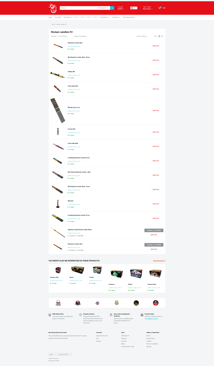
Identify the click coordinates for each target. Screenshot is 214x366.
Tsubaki (91, 277)
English (51, 354)
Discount (123, 341)
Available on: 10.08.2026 (154, 230)
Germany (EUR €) (63, 354)
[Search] (112, 8)
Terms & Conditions (152, 344)
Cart (97, 338)
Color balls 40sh (73, 143)
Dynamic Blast (152, 284)
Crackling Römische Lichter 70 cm (79, 215)
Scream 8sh (71, 129)
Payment (123, 338)
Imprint (148, 335)
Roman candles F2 (62, 24)
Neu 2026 (58, 17)
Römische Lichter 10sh (75, 244)
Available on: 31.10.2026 (154, 244)
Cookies (148, 341)
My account (147, 9)
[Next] (165, 278)
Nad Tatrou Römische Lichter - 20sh (79, 172)
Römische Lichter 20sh (75, 43)
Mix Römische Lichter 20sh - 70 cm (79, 186)
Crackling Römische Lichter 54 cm (79, 157)
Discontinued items (128, 17)
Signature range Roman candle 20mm (80, 229)
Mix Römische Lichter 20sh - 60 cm (79, 57)
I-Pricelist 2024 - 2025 (127, 346)
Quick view (156, 46)
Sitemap (148, 346)
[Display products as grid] (162, 36)
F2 (82, 17)
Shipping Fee (125, 335)
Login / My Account (101, 335)
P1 (88, 17)
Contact (98, 341)
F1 (75, 17)
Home (50, 17)
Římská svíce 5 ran (74, 107)
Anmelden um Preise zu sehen (74, 46)
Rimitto (130, 284)
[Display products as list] (159, 36)
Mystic (71, 277)
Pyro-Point (67, 17)
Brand (123, 344)
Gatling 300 (71, 71)
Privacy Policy (150, 338)
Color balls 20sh (73, 86)
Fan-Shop (115, 17)
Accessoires (104, 17)
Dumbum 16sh (54, 277)
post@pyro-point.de (152, 318)
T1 (95, 17)
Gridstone (112, 284)
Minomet (70, 201)
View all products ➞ (159, 261)
